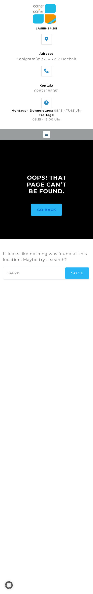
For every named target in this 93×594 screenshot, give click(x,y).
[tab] (46, 134)
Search (77, 273)
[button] (9, 585)
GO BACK (46, 210)
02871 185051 (46, 91)
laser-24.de (46, 28)
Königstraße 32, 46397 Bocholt (46, 59)
